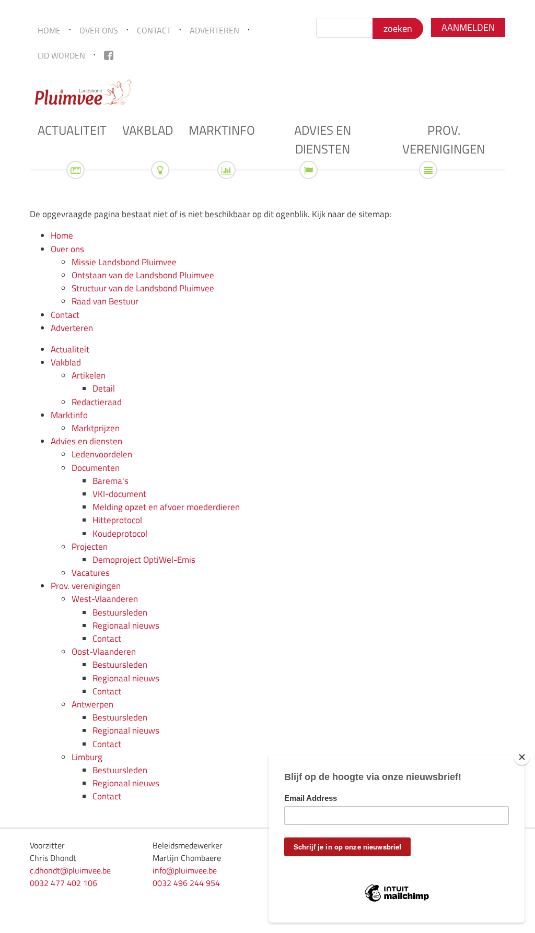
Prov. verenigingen (443, 139)
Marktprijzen (96, 428)
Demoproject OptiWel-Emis (143, 559)
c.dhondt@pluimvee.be (70, 870)
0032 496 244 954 (186, 883)
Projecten (90, 546)
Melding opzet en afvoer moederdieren (166, 507)
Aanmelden (468, 27)
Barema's (110, 481)
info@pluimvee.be (185, 870)
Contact (154, 30)
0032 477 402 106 (63, 883)
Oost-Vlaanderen (104, 651)
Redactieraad (97, 402)
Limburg (87, 757)
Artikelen (89, 375)
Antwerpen (92, 704)
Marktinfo (222, 130)
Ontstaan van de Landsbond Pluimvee (143, 275)
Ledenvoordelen (102, 454)
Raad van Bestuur (105, 301)
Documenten (96, 468)
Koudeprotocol (119, 533)
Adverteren (214, 30)
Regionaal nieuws (125, 625)
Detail (103, 388)
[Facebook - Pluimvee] (108, 55)
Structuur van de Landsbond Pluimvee (143, 288)
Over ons (98, 30)
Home (49, 30)
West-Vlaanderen (105, 599)
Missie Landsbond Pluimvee (124, 262)
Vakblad (147, 130)
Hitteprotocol (117, 520)
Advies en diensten (322, 139)
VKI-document (119, 494)
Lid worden (61, 55)
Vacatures (91, 573)
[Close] (522, 757)
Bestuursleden (119, 612)
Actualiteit (72, 130)
